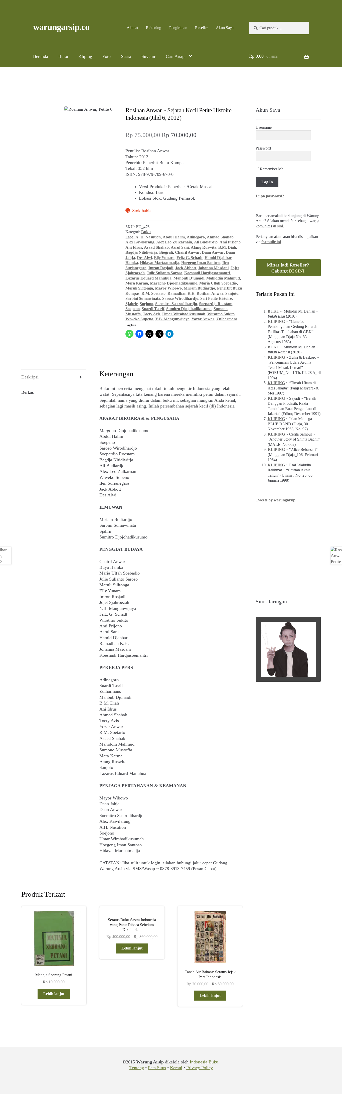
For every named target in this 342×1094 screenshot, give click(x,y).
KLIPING (276, 321)
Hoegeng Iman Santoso (200, 262)
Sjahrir (131, 304)
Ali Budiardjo (206, 242)
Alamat (132, 28)
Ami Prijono (230, 242)
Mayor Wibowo (168, 288)
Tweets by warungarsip (275, 500)
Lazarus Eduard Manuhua (148, 278)
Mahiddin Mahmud (223, 278)
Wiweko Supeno (139, 319)
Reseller (201, 28)
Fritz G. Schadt (190, 257)
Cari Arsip (175, 56)
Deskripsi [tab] (30, 376)
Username (264, 127)
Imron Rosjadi (160, 268)
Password (263, 148)
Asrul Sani (180, 247)
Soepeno (132, 309)
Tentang (136, 1067)
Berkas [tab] (27, 392)
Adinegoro (196, 237)
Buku (63, 56)
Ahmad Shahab (220, 237)
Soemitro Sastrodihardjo (176, 304)
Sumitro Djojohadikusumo (189, 309)
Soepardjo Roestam (215, 304)
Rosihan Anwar (210, 293)
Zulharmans (226, 319)
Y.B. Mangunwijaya (172, 319)
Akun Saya (225, 28)
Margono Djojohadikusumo (173, 283)
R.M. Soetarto (153, 293)
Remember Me (271, 169)
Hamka (131, 262)
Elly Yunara (164, 257)
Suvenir (148, 56)
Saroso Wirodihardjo (180, 298)
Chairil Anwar (187, 252)
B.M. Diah (227, 247)
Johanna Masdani (213, 268)
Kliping (85, 56)
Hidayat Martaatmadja (159, 262)
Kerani (176, 1067)
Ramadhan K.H (181, 293)
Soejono (146, 304)
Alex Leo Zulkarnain (174, 242)
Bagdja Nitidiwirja (141, 252)
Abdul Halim (174, 237)
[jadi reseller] (288, 267)
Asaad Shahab (156, 247)
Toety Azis (151, 314)
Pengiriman (178, 28)
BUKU (273, 311)
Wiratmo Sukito (221, 314)
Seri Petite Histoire (216, 298)
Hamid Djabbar (218, 257)
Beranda (40, 56)
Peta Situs (157, 1067)
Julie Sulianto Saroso (164, 273)
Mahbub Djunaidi (189, 278)
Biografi (166, 252)
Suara (126, 56)
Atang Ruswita (203, 247)
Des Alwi (144, 257)
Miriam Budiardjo (199, 288)
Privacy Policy (199, 1067)
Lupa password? (270, 196)
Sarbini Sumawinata (142, 298)
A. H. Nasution (148, 237)
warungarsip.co (61, 27)
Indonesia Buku (204, 1061)
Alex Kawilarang (139, 242)
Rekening (153, 28)
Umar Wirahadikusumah (183, 314)
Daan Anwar (213, 252)
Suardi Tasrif (153, 309)
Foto (106, 56)
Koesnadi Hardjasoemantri (207, 273)
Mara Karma (136, 283)
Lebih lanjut (53, 994)
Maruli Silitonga (139, 288)
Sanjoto (231, 293)
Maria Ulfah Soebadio (218, 283)
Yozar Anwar (203, 319)
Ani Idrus (133, 247)
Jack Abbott (185, 268)
